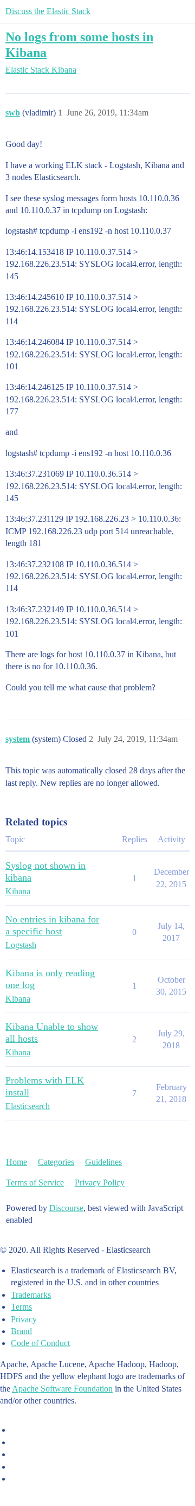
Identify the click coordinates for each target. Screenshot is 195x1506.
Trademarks (31, 1294)
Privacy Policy (100, 1182)
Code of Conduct (40, 1343)
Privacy (24, 1319)
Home (16, 1162)
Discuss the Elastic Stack (47, 11)
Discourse (66, 1208)
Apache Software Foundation (62, 1388)
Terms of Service (35, 1182)
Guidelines (103, 1162)
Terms (21, 1306)
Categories (56, 1162)
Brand (21, 1331)
